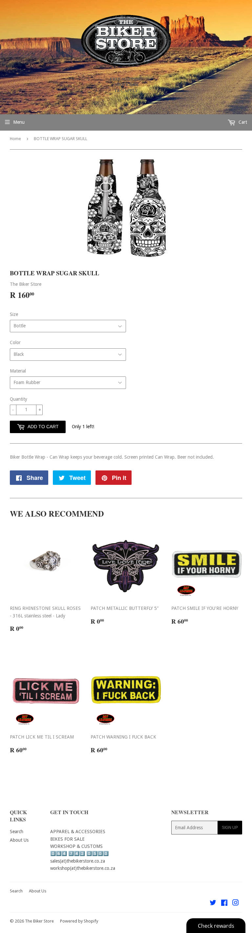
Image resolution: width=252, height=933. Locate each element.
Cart (242, 122)
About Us (19, 840)
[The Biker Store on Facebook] (224, 903)
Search (16, 831)
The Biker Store (39, 921)
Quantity (18, 399)
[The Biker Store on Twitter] (213, 903)
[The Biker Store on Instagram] (235, 903)
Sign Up (230, 827)
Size (14, 314)
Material (18, 371)
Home (15, 138)
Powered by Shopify (79, 921)
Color (15, 342)
